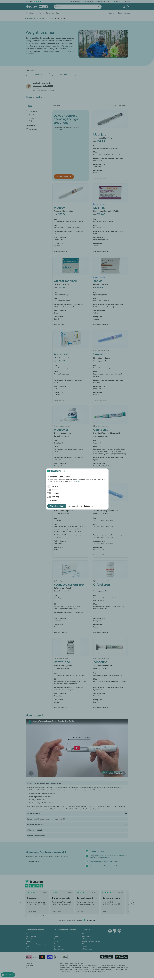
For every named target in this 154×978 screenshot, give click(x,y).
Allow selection (74, 506)
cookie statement (76, 481)
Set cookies (88, 506)
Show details (52, 500)
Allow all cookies (56, 506)
